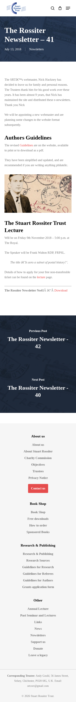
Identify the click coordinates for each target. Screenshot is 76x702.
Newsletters (36, 49)
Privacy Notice (38, 477)
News (38, 628)
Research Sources (38, 560)
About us (38, 444)
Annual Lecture (38, 608)
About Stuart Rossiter (38, 451)
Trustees (38, 471)
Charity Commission (38, 458)
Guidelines (26, 145)
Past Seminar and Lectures (38, 615)
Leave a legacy (38, 655)
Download (60, 290)
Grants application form (38, 587)
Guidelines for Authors (38, 580)
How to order (38, 525)
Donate (38, 648)
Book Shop (38, 512)
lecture (41, 277)
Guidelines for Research (38, 567)
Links (38, 622)
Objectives (38, 464)
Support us (38, 642)
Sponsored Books (38, 532)
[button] (68, 8)
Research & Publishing (38, 553)
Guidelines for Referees (38, 573)
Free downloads (38, 518)
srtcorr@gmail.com (38, 685)
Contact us (38, 488)
